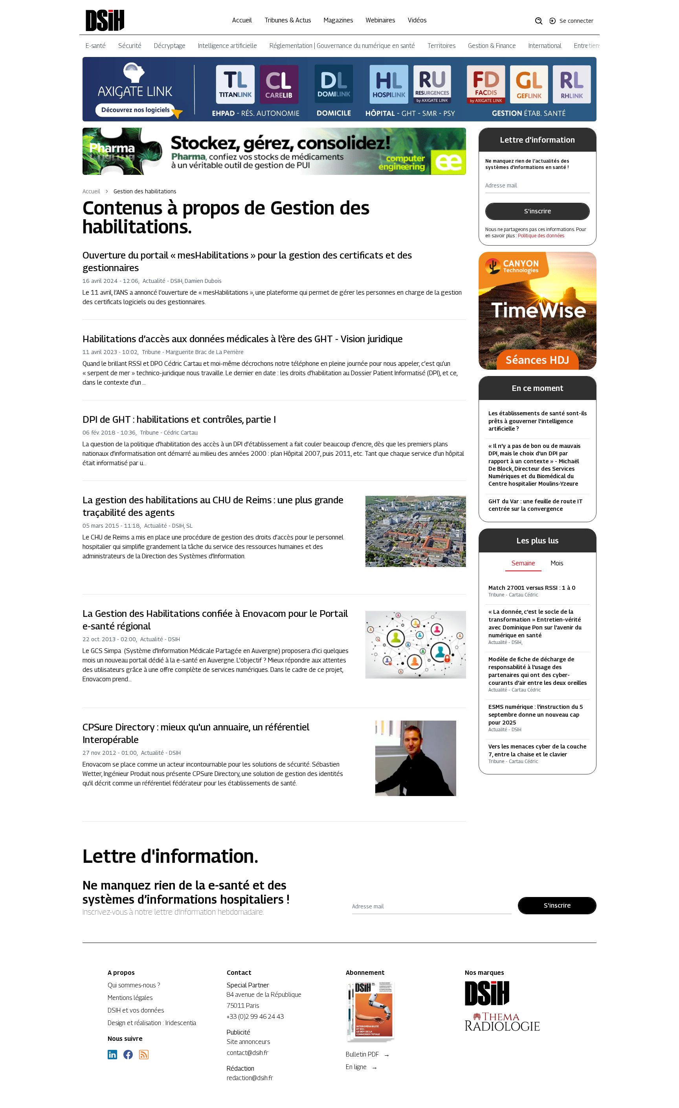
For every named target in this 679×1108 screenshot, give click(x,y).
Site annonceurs (248, 1042)
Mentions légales (130, 998)
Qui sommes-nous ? (134, 985)
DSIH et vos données (136, 1010)
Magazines (338, 20)
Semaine (523, 563)
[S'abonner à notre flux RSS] (144, 1054)
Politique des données (541, 235)
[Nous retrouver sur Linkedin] (112, 1054)
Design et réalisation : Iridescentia (152, 1023)
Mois (557, 563)
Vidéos (417, 20)
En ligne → (362, 1067)
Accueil (242, 20)
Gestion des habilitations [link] (145, 191)
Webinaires (380, 20)
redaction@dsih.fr (250, 1078)
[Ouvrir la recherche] (541, 20)
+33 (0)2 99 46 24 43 (255, 1016)
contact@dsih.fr (247, 1053)
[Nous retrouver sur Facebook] (128, 1054)
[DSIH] (518, 993)
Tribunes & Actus (287, 20)
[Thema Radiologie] (518, 1021)
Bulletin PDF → (368, 1054)
